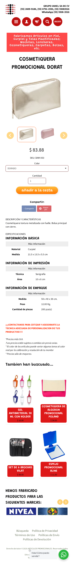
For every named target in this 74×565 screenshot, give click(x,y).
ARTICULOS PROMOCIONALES (40, 548)
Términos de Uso (25, 535)
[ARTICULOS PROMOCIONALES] (10, 9)
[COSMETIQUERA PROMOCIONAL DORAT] (26, 134)
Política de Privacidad (45, 531)
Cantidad (37, 175)
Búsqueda (22, 531)
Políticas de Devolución (37, 539)
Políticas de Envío (48, 535)
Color (37, 163)
